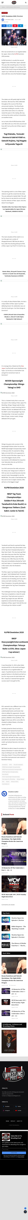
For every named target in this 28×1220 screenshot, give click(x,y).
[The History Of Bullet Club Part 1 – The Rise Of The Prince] (6, 945)
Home (3, 7)
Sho (3, 781)
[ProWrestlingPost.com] (14, 2)
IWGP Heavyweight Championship (11, 767)
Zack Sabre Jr (5, 784)
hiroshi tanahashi (18, 764)
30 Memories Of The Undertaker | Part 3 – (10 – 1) (19, 991)
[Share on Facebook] (4, 25)
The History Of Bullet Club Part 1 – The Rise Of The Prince (19, 945)
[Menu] (3, 2)
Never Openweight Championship (10, 776)
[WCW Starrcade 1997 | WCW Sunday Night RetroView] (14, 883)
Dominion (4, 764)
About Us (19, 1121)
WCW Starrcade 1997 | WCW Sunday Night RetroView (19, 1002)
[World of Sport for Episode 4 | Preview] (6, 937)
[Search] (25, 2)
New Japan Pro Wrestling (8, 779)
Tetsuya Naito (14, 781)
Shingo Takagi (20, 779)
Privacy (13, 1121)
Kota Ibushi (5, 774)
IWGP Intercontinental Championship (11, 769)
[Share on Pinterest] (15, 25)
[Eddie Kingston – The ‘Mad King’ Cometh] (6, 928)
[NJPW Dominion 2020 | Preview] (14, 37)
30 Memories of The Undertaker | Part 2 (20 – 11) (18, 1013)
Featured (4, 12)
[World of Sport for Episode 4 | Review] (6, 920)
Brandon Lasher (10, 19)
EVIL (10, 764)
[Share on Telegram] (20, 25)
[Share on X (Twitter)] (9, 25)
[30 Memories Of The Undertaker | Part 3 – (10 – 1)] (14, 857)
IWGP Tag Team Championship (10, 772)
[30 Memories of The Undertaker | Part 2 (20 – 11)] (6, 1013)
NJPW (16, 54)
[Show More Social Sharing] (24, 25)
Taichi (7, 781)
